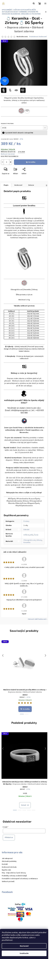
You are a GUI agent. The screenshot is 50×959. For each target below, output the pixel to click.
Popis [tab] (6, 185)
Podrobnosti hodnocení (38, 37)
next (45, 655)
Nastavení (24, 946)
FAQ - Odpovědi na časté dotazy (14, 873)
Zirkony (39, 540)
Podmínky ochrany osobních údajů (14, 876)
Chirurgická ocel (29, 540)
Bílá (31, 535)
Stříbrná (26, 535)
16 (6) (25, 793)
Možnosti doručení (8, 154)
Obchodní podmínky (9, 861)
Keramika (26, 542)
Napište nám (6, 870)
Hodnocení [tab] (18, 185)
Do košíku (31, 162)
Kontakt (5, 864)
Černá (36, 535)
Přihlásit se (9, 837)
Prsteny (26, 521)
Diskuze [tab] (31, 185)
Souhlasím (24, 953)
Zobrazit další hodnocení (37, 619)
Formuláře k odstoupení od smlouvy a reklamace (20, 878)
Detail (23, 805)
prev (3, 655)
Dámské (26, 529)
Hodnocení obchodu (9, 867)
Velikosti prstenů (8, 881)
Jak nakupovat (7, 858)
